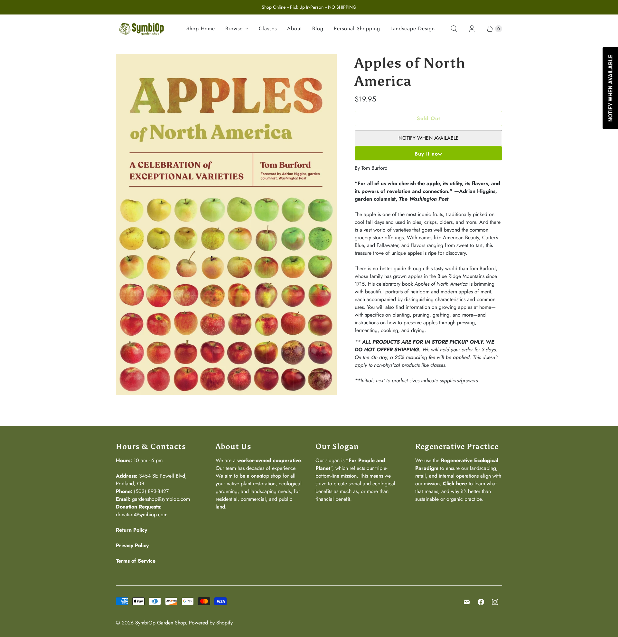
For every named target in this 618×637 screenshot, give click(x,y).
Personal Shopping (357, 28)
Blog (317, 28)
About (294, 28)
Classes (268, 28)
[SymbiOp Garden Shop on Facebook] (481, 602)
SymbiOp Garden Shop (160, 622)
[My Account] (472, 28)
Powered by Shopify (211, 622)
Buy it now (428, 153)
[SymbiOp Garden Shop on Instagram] (495, 602)
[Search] (454, 28)
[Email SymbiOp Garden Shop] (467, 602)
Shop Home (200, 28)
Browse (234, 28)
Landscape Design (412, 28)
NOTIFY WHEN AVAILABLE (428, 138)
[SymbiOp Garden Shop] (141, 29)
